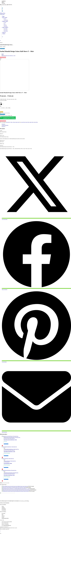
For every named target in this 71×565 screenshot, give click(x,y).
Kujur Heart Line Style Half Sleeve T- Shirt (10, 439)
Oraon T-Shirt (27, 122)
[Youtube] (2, 11)
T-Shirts (14, 122)
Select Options (2, 48)
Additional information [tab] (5, 125)
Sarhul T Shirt (31, 122)
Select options (6, 455)
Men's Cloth (8, 122)
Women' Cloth (17, 122)
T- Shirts (11, 122)
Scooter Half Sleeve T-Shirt (8, 463)
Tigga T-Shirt (36, 122)
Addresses (3, 507)
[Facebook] (2, 8)
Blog (2, 514)
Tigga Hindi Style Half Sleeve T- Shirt (9, 451)
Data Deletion (4, 508)
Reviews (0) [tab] (3, 126)
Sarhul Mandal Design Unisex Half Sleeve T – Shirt (8, 55)
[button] (3, 57)
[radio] (1, 104)
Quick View (16, 436)
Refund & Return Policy (5, 518)
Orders (3, 506)
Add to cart (2, 114)
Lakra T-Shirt (23, 122)
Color (1, 102)
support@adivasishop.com (7, 525)
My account (3, 513)
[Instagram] (2, 9)
